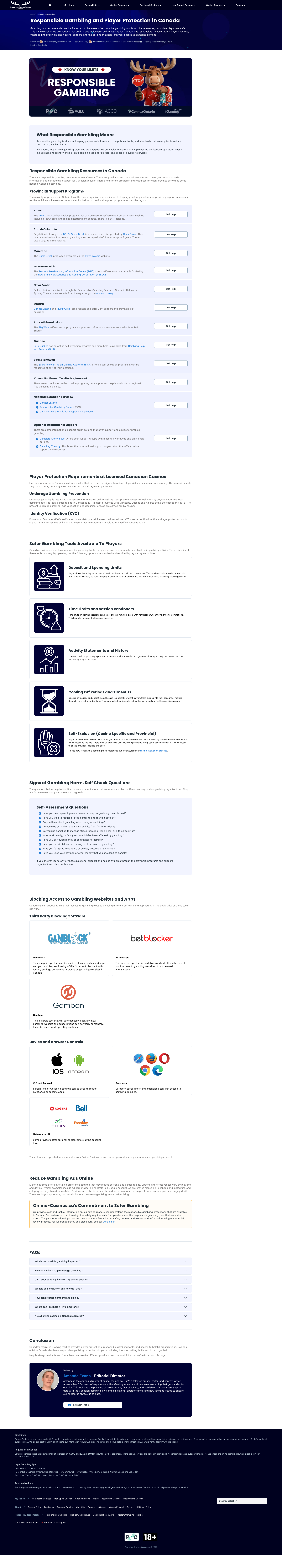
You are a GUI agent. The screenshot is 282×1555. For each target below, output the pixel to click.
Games (239, 5)
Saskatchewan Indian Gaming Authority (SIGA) (65, 364)
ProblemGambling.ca (80, 1515)
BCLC (66, 234)
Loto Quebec (41, 346)
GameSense (129, 234)
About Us (80, 1507)
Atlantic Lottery (104, 293)
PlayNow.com (92, 255)
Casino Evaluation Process (121, 1507)
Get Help (171, 214)
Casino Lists (91, 5)
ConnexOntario (42, 308)
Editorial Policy (144, 1507)
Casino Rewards (214, 5)
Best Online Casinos (110, 1499)
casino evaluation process (153, 750)
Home (71, 5)
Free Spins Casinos (63, 1499)
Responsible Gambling (56, 1515)
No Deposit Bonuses (41, 1499)
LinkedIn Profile (81, 1405)
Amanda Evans (77, 1376)
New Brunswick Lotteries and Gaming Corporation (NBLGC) (72, 274)
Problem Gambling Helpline (130, 1515)
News (96, 1499)
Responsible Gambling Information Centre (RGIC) (66, 271)
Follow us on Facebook (27, 1522)
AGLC (42, 215)
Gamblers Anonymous (52, 438)
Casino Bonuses (118, 5)
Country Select (226, 1501)
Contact (91, 1507)
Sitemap (102, 1507)
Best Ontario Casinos (133, 1499)
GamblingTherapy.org (103, 1515)
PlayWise (44, 327)
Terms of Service (65, 1507)
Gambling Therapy (50, 446)
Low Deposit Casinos (182, 5)
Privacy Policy (34, 1507)
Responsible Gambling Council (57, 407)
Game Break (78, 234)
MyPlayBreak (64, 308)
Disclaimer (109, 1221)
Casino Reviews (82, 1499)
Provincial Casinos (149, 5)
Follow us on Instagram (54, 1522)
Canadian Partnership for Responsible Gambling (67, 411)
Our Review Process (131, 42)
